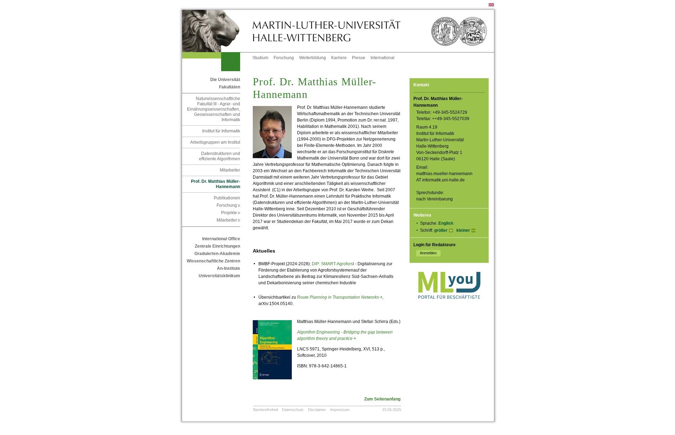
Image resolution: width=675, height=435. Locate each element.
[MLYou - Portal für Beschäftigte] (449, 306)
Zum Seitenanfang (382, 399)
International (382, 57)
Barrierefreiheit (265, 410)
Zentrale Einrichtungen (217, 246)
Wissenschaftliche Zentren (213, 261)
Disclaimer (317, 410)
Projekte (230, 212)
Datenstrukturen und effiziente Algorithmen (219, 156)
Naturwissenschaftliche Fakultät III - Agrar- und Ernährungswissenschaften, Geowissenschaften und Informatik (213, 109)
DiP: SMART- (324, 263)
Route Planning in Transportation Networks (339, 297)
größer (441, 230)
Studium (260, 57)
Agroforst (346, 263)
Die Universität (225, 79)
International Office (221, 238)
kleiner (463, 230)
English (445, 223)
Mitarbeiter (230, 170)
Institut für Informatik (221, 131)
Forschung (284, 57)
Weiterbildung (312, 57)
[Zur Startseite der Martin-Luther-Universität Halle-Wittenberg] (217, 31)
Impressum (339, 410)
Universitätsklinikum (219, 275)
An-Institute (228, 268)
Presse (358, 57)
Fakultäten (229, 87)
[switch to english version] (491, 4)
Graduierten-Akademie (217, 253)
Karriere (339, 57)
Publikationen (227, 197)
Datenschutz (293, 410)
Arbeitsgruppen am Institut (215, 142)
